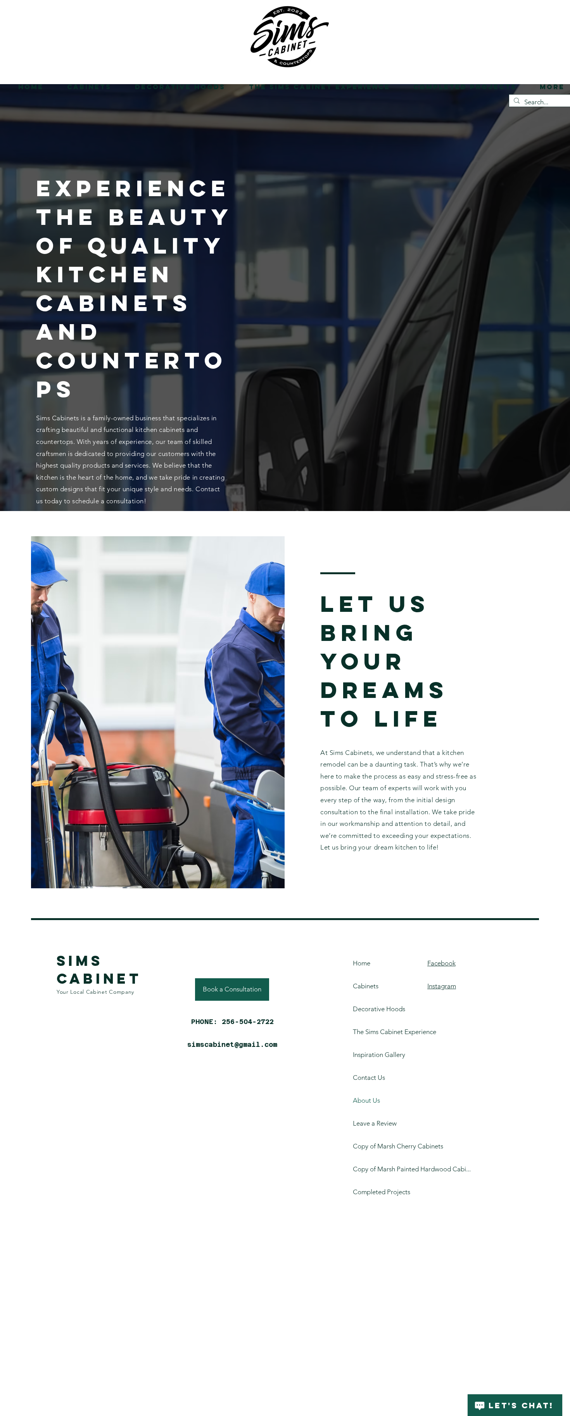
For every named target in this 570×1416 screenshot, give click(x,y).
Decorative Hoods (374, 1009)
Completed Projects (374, 1192)
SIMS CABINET (99, 970)
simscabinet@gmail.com (232, 1044)
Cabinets (365, 986)
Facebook (441, 963)
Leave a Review (374, 1123)
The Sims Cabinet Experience (374, 1032)
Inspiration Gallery (374, 1055)
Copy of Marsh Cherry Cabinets (374, 1146)
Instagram (441, 986)
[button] (83, 87)
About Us (366, 1100)
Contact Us (369, 1077)
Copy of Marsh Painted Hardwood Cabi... (374, 1169)
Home (361, 963)
